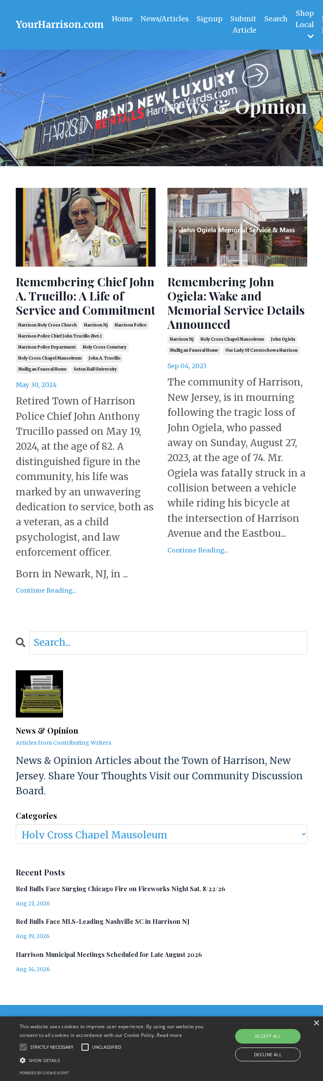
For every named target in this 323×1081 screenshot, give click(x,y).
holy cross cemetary (104, 347)
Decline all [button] (268, 1054)
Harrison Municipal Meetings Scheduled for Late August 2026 (109, 954)
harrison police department (47, 347)
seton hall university (95, 369)
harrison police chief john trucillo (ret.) (60, 336)
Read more (169, 1035)
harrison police (131, 325)
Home (122, 18)
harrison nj (96, 325)
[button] (112, 1060)
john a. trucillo (105, 358)
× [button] (316, 1023)
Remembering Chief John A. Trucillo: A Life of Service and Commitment (85, 295)
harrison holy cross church (47, 325)
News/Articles (165, 18)
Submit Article (243, 24)
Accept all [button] (268, 1036)
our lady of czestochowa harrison (261, 350)
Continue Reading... (46, 590)
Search (276, 18)
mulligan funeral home (42, 369)
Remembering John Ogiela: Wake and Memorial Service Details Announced (236, 302)
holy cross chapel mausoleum (50, 358)
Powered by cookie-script (44, 1072)
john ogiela (283, 339)
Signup (210, 18)
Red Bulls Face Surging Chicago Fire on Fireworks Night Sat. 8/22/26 (120, 888)
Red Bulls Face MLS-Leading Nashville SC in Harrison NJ (102, 921)
